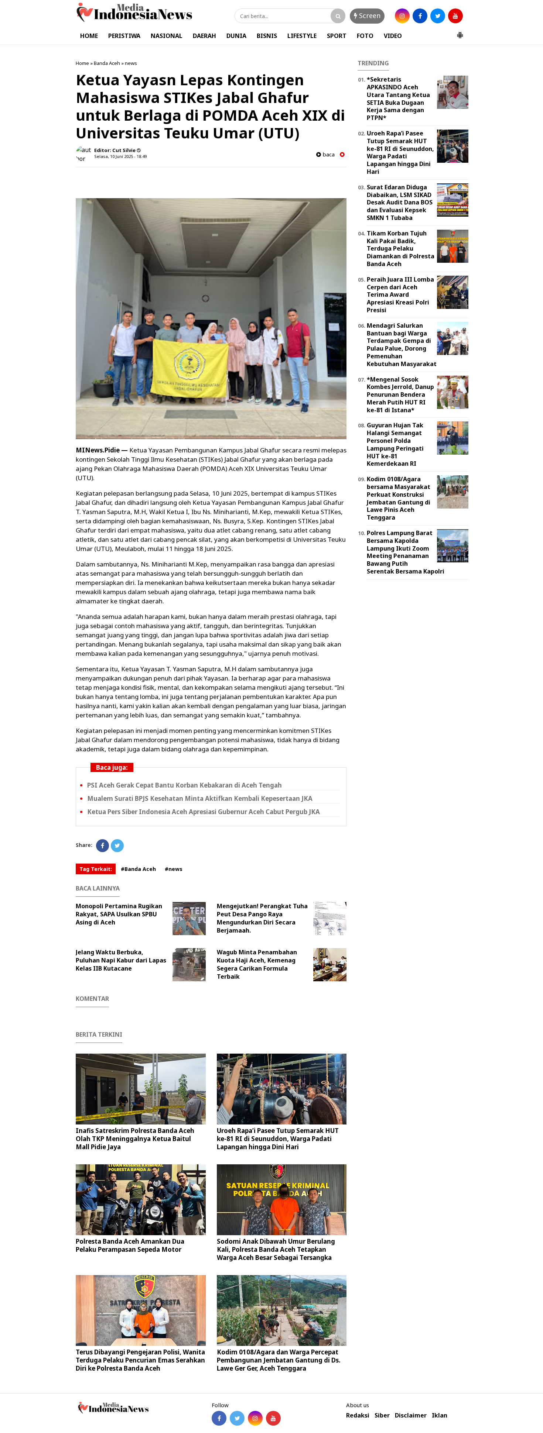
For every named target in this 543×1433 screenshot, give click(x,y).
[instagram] (402, 15)
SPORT (336, 36)
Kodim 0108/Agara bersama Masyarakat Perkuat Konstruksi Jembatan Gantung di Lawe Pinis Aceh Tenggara (398, 498)
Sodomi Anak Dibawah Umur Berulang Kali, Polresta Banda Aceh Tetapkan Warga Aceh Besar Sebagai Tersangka (276, 1249)
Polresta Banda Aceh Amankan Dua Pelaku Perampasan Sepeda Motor (130, 1245)
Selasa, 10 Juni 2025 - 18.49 (120, 156)
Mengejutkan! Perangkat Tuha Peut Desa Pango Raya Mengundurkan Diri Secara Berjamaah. (262, 918)
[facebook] (420, 15)
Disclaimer (411, 1415)
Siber (382, 1415)
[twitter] (437, 15)
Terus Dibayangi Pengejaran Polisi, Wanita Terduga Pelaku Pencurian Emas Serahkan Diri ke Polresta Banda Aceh (140, 1360)
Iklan (439, 1415)
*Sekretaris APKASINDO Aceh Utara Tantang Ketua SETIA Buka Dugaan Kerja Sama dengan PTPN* (398, 98)
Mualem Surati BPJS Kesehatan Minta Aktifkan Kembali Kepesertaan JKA (200, 798)
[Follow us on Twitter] (237, 1418)
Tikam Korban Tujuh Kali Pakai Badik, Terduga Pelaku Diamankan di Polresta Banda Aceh (400, 248)
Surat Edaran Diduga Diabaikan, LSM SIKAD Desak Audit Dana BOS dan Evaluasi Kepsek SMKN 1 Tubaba (400, 202)
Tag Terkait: (95, 868)
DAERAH (204, 36)
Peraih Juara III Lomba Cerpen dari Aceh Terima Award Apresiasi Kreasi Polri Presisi (400, 294)
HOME (89, 36)
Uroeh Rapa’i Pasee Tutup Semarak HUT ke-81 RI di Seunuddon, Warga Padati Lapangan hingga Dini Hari (278, 1138)
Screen (368, 15)
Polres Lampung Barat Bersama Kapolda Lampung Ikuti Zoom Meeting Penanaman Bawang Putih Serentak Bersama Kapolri (405, 552)
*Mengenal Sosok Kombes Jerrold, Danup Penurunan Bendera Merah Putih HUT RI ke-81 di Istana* (400, 394)
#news (173, 868)
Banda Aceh (107, 63)
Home (82, 63)
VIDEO (393, 36)
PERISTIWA (124, 36)
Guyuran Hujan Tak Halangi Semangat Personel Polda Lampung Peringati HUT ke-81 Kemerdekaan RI (395, 444)
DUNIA (236, 36)
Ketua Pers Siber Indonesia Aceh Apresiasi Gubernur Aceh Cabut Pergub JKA (203, 811)
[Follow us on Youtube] (273, 1418)
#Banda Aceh (138, 868)
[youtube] (455, 15)
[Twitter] (117, 845)
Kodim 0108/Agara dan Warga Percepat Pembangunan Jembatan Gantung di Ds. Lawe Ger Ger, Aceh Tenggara (279, 1360)
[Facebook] (102, 845)
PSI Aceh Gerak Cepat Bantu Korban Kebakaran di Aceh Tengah (184, 785)
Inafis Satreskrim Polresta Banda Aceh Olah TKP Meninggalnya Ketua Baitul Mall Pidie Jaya (135, 1138)
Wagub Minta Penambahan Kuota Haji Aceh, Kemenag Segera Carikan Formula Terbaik (257, 964)
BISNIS (267, 36)
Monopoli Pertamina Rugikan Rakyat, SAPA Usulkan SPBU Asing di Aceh (119, 914)
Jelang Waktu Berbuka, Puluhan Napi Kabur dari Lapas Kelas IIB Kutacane (121, 960)
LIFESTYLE (302, 36)
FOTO (365, 36)
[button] (460, 32)
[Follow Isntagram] (255, 1418)
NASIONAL (166, 36)
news (131, 63)
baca (328, 154)
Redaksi (357, 1415)
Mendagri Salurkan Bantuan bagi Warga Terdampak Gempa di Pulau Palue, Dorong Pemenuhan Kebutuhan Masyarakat (402, 344)
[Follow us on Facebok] (219, 1418)
